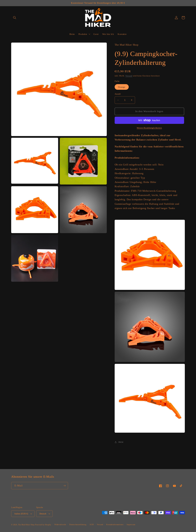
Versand (128, 76)
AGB (92, 525)
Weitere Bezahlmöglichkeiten (149, 128)
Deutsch (42, 514)
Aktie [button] (121, 442)
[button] (14, 17)
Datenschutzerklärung (77, 525)
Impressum (131, 525)
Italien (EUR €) (21, 514)
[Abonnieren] (64, 485)
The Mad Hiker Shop (26, 525)
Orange (122, 87)
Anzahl (118, 94)
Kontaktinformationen (114, 525)
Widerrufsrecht (60, 525)
